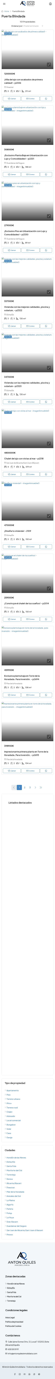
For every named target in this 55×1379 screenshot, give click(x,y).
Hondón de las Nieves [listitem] (16, 1157)
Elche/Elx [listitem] (11, 1162)
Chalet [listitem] (9, 1112)
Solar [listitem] (9, 1129)
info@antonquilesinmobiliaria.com (22, 1353)
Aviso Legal (10, 1317)
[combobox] (33, 26)
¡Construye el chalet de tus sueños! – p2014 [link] (26, 603)
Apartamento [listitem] (13, 1090)
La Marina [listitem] (11, 1200)
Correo (32, 99)
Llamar (13, 99)
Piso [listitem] (8, 1094)
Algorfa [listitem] (10, 1204)
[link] (27, 49)
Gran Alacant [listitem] (12, 1221)
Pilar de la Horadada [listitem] (15, 1191)
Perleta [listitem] (10, 1209)
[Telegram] (39, 1374)
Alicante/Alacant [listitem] (14, 1183)
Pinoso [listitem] (10, 1234)
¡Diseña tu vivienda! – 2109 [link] (17, 531)
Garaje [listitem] (9, 1137)
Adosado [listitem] (11, 1116)
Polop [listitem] (9, 1213)
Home (6, 11)
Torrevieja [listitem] (11, 1174)
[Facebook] (15, 1374)
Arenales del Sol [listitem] (14, 1196)
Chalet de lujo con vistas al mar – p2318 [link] (23, 458)
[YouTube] (25, 1374)
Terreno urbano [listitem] (13, 1099)
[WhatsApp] (30, 1374)
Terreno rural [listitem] (12, 1107)
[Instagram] (20, 1374)
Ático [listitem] (9, 1103)
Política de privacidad (14, 1322)
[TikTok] (34, 1374)
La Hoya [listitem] (10, 1217)
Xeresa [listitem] (10, 1179)
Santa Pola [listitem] (11, 1166)
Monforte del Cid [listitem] (14, 1170)
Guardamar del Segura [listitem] (16, 1226)
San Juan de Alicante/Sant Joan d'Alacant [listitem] (25, 1230)
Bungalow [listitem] (11, 1124)
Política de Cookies (13, 1326)
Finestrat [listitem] (11, 1187)
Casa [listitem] (9, 1133)
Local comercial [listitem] (14, 1120)
